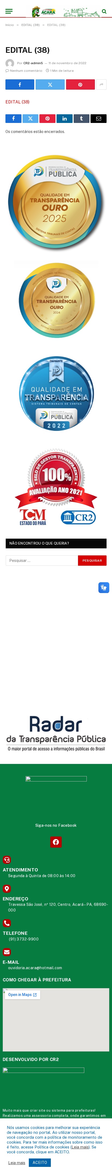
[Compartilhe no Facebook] (19, 84)
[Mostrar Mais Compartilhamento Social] (101, 84)
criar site (37, 1110)
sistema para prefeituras (73, 1110)
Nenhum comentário (26, 71)
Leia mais (80, 1147)
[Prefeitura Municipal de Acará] (59, 11)
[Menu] (9, 11)
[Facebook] (55, 842)
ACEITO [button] (40, 1162)
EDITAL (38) (17, 102)
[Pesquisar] (104, 11)
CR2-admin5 (33, 63)
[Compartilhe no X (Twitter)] (50, 84)
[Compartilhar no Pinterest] (80, 84)
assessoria (41, 1116)
